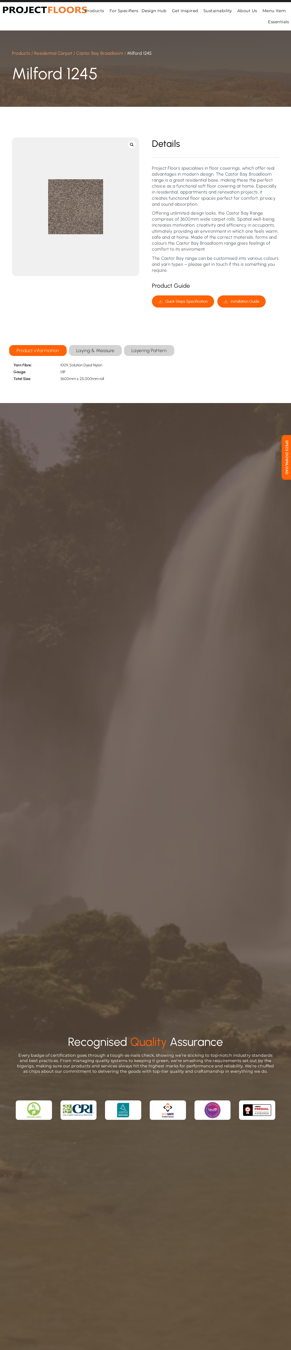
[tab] (38, 350)
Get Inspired (185, 10)
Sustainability (217, 10)
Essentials (278, 21)
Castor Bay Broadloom (99, 53)
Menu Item (274, 10)
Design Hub (154, 10)
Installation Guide (245, 301)
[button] (132, 145)
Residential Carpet (53, 53)
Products (94, 10)
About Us (247, 10)
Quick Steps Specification (186, 301)
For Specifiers (123, 10)
